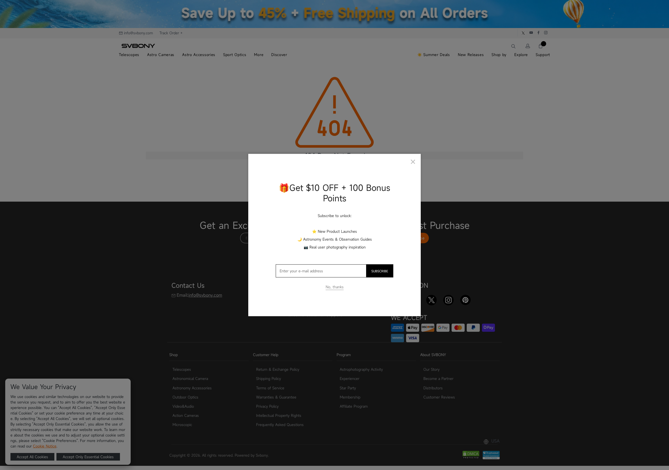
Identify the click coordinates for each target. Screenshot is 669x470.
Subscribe (379, 271)
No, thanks (335, 286)
